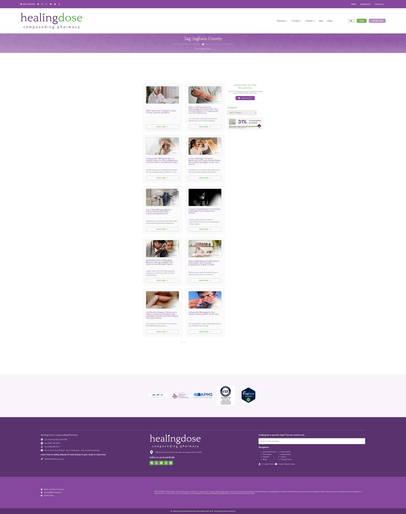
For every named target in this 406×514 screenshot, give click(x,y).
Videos (283, 457)
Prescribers (267, 454)
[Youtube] (161, 463)
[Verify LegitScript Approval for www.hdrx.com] (248, 402)
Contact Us (379, 4)
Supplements (365, 4)
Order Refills (285, 452)
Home (197, 49)
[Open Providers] (301, 21)
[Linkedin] (171, 463)
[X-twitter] (156, 463)
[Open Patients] (314, 21)
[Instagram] (166, 463)
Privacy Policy (286, 459)
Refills (353, 4)
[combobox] (312, 441)
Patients (266, 457)
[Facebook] (152, 463)
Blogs (265, 459)
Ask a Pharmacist (269, 452)
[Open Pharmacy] (286, 21)
